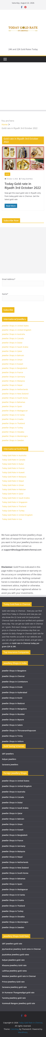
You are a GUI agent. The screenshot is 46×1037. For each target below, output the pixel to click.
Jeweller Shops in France (12, 372)
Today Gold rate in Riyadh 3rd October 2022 (23, 186)
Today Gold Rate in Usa (12, 519)
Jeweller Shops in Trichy (12, 736)
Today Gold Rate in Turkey (13, 510)
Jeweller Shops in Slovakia (13, 432)
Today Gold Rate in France (13, 468)
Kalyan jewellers (9, 759)
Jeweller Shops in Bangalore (14, 670)
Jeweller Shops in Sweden (13, 440)
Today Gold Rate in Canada (13, 459)
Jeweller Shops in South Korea (15, 398)
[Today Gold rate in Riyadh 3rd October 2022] (23, 158)
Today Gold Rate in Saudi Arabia (16, 498)
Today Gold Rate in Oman (13, 485)
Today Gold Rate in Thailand (14, 506)
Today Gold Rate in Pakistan (14, 489)
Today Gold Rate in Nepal (13, 481)
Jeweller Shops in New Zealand (15, 393)
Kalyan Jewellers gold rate (13, 960)
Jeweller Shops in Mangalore (14, 709)
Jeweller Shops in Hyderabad (14, 692)
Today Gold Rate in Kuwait (13, 472)
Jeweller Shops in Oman (12, 359)
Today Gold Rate (27, 179)
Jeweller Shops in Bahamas (13, 402)
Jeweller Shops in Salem (12, 725)
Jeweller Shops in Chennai (13, 676)
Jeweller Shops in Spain (12, 406)
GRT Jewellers (8, 753)
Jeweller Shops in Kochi (12, 698)
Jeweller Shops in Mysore (13, 719)
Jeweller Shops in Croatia (12, 419)
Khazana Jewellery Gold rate (14, 965)
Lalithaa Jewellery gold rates (14, 971)
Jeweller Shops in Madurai (13, 703)
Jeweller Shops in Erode (12, 687)
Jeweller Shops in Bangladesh (14, 368)
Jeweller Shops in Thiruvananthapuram (19, 730)
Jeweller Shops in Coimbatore (15, 681)
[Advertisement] (23, 87)
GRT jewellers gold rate (12, 943)
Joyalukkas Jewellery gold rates (15, 954)
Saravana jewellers (10, 764)
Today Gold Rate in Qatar (13, 493)
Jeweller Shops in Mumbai (13, 714)
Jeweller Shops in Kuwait (12, 364)
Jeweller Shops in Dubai (12, 342)
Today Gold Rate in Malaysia (14, 476)
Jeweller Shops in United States (15, 325)
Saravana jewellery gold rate (14, 987)
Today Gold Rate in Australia (14, 455)
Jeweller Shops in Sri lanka (13, 415)
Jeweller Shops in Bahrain (13, 355)
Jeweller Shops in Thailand (13, 423)
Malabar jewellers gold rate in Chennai (19, 976)
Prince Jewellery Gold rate (13, 981)
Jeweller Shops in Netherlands (15, 389)
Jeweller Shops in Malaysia (13, 381)
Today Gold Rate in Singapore (14, 502)
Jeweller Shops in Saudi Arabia (15, 347)
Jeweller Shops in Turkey (12, 427)
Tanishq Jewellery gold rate (14, 998)
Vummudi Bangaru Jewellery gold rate (18, 1003)
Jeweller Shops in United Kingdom (16, 330)
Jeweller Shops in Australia (13, 334)
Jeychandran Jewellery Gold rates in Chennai (21, 949)
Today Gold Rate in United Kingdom (17, 515)
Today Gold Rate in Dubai (13, 464)
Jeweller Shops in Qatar (12, 351)
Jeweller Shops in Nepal (12, 385)
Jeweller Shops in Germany (13, 376)
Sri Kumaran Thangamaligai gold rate (18, 992)
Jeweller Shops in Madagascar (15, 410)
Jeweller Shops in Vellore (13, 741)
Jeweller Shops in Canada (13, 338)
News (7, 174)
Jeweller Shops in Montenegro (15, 436)
